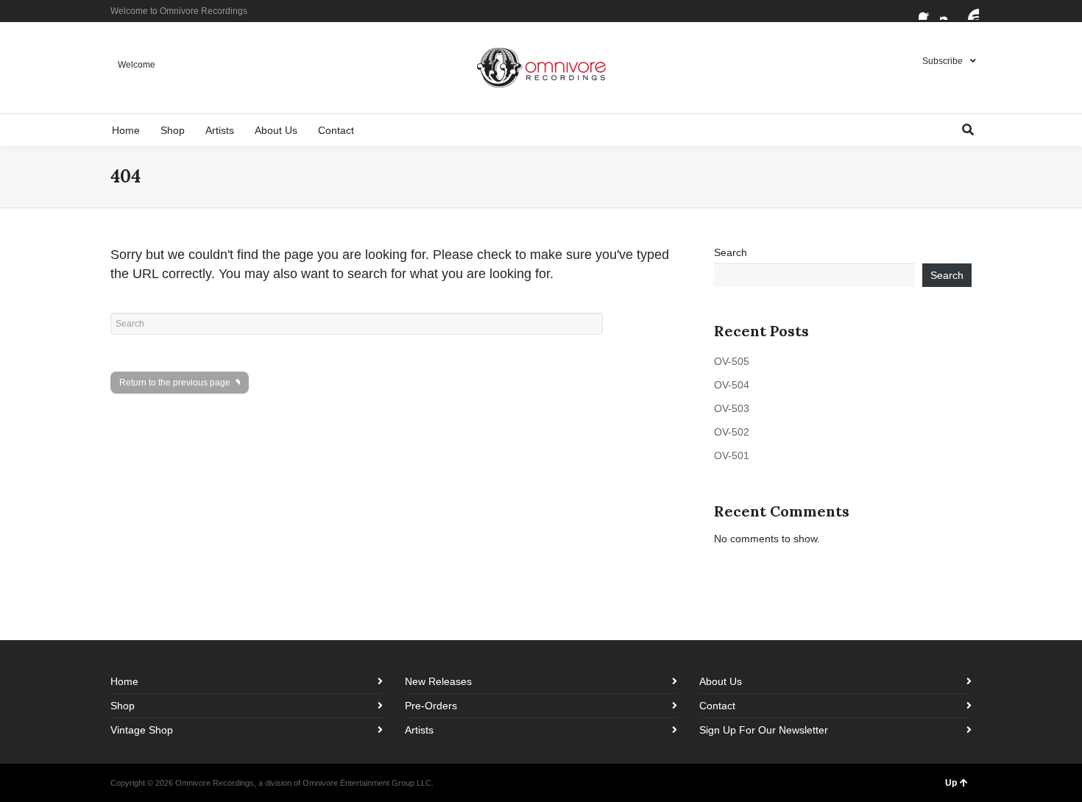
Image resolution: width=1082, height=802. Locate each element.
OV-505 (731, 361)
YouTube (970, 11)
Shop (122, 705)
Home (124, 681)
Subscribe (942, 61)
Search (730, 252)
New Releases (438, 681)
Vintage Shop (141, 730)
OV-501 (731, 455)
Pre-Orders (431, 705)
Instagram (949, 11)
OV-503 (731, 408)
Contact (717, 705)
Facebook (927, 11)
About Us (720, 681)
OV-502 (731, 432)
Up (951, 783)
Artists (419, 730)
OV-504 (731, 385)
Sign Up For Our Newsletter (763, 730)
